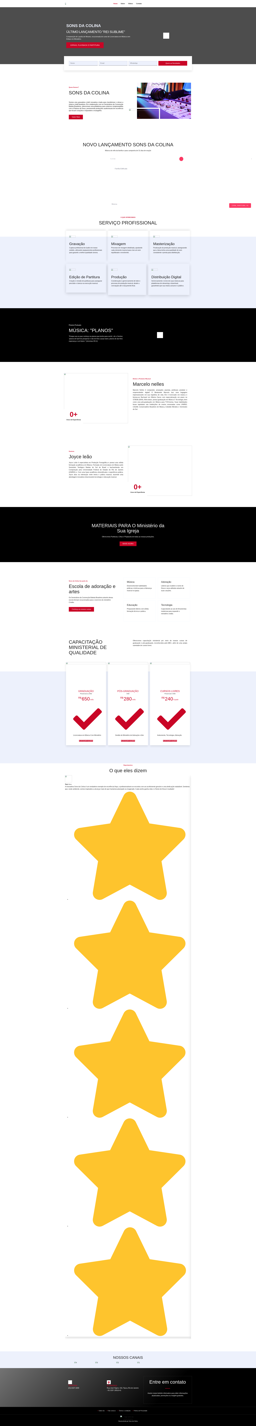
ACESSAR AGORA (86, 741)
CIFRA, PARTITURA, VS (240, 205)
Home (115, 3)
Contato (139, 3)
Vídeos (130, 3)
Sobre (123, 3)
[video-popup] (166, 36)
